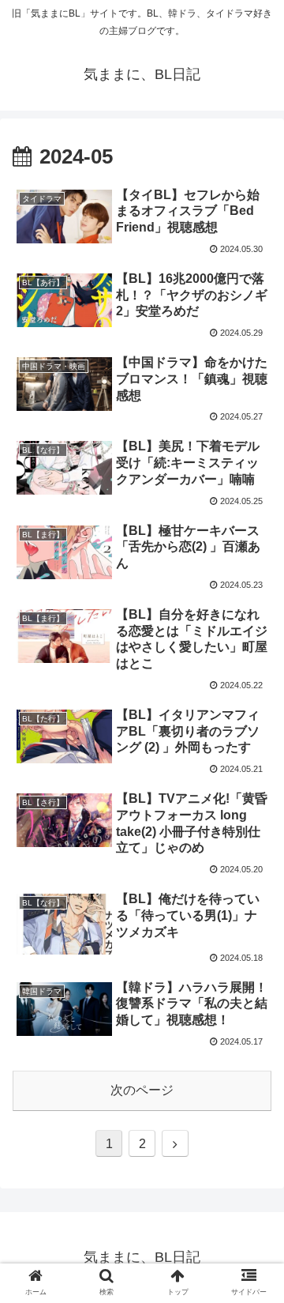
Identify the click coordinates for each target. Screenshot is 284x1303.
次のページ (142, 1090)
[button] (253, 1257)
